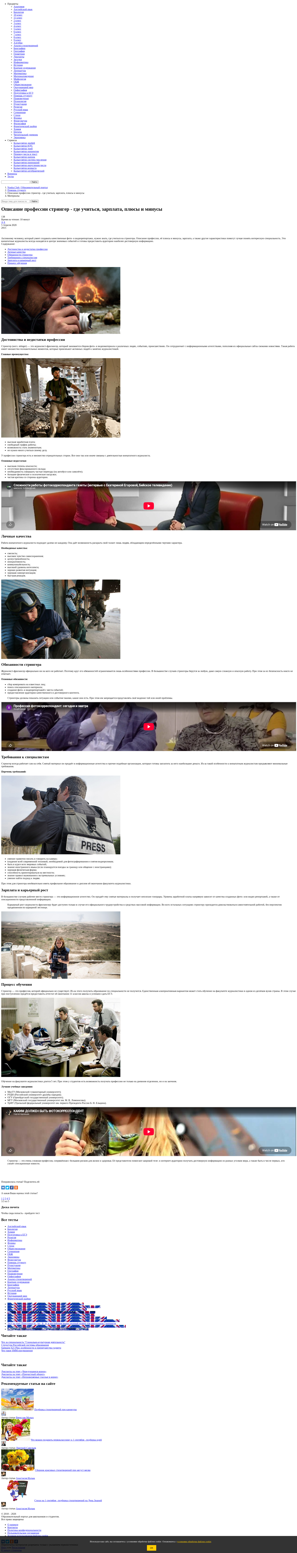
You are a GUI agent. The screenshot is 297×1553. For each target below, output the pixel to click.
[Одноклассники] (16, 1187)
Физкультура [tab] (14, 1259)
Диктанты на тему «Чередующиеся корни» (23, 1371)
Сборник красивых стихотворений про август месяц (62, 1470)
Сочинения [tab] (13, 1251)
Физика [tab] (11, 1243)
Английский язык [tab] (16, 1226)
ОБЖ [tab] (10, 1254)
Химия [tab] (11, 1232)
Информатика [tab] (14, 1240)
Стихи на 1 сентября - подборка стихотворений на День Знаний (68, 1500)
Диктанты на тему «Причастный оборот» (23, 1374)
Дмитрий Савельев (26, 1448)
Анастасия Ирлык (25, 1478)
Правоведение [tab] (15, 1273)
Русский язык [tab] (14, 1290)
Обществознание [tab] (16, 1248)
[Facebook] (12, 1187)
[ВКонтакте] (3, 1187)
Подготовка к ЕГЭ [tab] (17, 1234)
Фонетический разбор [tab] (19, 1298)
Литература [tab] (13, 1287)
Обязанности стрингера (19, 254)
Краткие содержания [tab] (18, 1282)
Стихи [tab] (10, 1246)
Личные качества (16, 252)
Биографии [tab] (13, 1284)
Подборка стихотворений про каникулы (55, 1409)
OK (151, 1548)
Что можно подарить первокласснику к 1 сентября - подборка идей (66, 1440)
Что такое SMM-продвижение (17, 1350)
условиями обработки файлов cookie (194, 1541)
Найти (34, 201)
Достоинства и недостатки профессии (27, 249)
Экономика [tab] (13, 1257)
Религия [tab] (11, 1237)
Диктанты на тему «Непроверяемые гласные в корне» (29, 1377)
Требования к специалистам (22, 257)
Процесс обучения (17, 263)
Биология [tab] (12, 1229)
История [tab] (11, 1293)
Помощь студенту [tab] (16, 1262)
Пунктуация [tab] (13, 1265)
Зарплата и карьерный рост (21, 260)
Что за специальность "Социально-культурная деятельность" (33, 1342)
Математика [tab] (13, 1268)
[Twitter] (7, 1187)
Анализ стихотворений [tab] (19, 1279)
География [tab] (12, 1271)
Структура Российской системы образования (25, 1345)
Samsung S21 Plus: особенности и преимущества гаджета (31, 1347)
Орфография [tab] (14, 1276)
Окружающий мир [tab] (17, 1296)
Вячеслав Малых (25, 1417)
